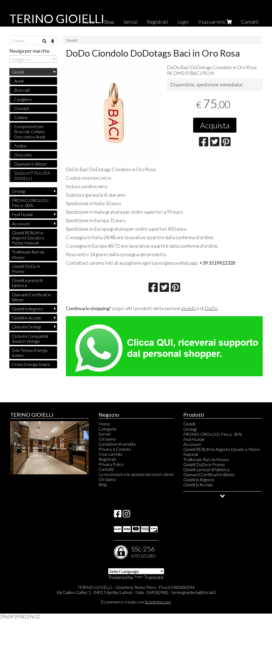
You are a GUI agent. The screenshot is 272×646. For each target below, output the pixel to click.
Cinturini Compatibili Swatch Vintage (30, 338)
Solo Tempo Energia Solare (30, 353)
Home (104, 423)
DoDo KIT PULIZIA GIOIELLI (32, 175)
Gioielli (71, 40)
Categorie (108, 428)
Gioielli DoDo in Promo (26, 269)
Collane (21, 117)
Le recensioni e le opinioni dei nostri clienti (136, 474)
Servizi (131, 22)
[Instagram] (126, 515)
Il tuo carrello (212, 22)
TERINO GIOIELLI (56, 18)
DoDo (211, 308)
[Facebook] (117, 515)
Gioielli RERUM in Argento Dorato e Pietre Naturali (28, 237)
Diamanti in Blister (30, 163)
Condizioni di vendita (117, 443)
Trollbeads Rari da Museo (28, 254)
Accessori (21, 223)
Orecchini (23, 154)
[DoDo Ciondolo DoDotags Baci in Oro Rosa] (114, 113)
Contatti (250, 22)
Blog (103, 484)
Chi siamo (107, 438)
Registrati (157, 22)
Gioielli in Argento (27, 308)
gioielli (188, 308)
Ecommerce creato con (136, 601)
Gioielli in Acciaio (26, 317)
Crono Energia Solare (31, 364)
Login (183, 22)
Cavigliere (23, 99)
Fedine (20, 145)
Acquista (215, 125)
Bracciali (21, 89)
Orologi (18, 191)
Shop (109, 22)
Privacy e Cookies (115, 448)
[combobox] (33, 59)
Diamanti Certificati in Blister (31, 297)
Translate (154, 577)
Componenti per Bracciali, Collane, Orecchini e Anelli (29, 131)
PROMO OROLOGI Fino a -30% (30, 203)
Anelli (19, 80)
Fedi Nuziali (22, 214)
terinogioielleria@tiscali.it (193, 592)
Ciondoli (21, 108)
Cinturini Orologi (26, 326)
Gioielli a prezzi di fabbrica (27, 283)
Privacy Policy (111, 464)
